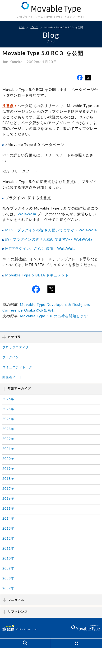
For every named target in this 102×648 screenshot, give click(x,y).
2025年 (8, 409)
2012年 (8, 538)
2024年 (8, 419)
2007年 (8, 588)
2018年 (8, 478)
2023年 (8, 429)
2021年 (8, 449)
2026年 (8, 399)
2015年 (8, 508)
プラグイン (10, 357)
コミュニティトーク (17, 367)
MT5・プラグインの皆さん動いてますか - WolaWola (51, 230)
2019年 (8, 469)
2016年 (8, 498)
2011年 (8, 548)
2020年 (8, 459)
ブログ (34, 27)
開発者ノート (12, 377)
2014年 (8, 518)
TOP (21, 27)
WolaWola (27, 214)
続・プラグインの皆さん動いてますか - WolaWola (48, 239)
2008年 (8, 578)
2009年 (8, 568)
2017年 (8, 488)
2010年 (8, 558)
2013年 (8, 528)
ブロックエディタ (15, 347)
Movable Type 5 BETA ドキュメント (37, 275)
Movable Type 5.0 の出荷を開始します (54, 316)
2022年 (8, 439)
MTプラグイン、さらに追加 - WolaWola (40, 249)
